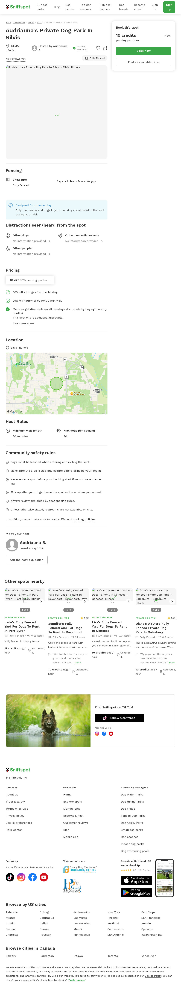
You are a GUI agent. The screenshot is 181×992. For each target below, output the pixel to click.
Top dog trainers (105, 7)
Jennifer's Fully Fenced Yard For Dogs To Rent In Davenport (65, 628)
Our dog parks (42, 7)
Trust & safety (15, 801)
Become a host (139, 7)
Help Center (14, 829)
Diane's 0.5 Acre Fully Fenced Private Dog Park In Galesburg (152, 628)
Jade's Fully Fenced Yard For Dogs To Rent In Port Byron (22, 626)
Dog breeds (124, 7)
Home (67, 794)
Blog (57, 7)
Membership (71, 808)
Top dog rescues (85, 7)
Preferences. (77, 980)
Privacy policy (15, 815)
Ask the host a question (26, 560)
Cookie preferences (19, 822)
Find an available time (143, 62)
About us (12, 794)
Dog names (70, 7)
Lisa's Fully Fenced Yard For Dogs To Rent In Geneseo (109, 626)
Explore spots (72, 801)
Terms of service (17, 808)
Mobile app (70, 837)
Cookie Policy (153, 975)
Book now (143, 50)
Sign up (169, 7)
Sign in (155, 7)
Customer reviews (75, 822)
